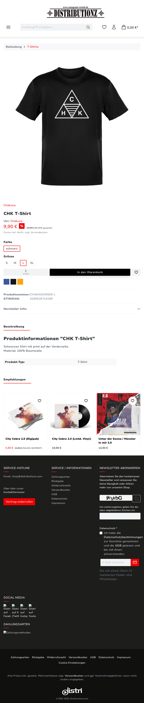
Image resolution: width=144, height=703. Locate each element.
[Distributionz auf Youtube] (32, 611)
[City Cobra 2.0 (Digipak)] (25, 414)
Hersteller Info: (15, 309)
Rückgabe (57, 481)
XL (32, 263)
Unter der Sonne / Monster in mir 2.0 (117, 440)
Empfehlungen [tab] (15, 379)
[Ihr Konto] (114, 27)
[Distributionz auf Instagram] (24, 611)
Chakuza (10, 205)
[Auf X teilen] (13, 282)
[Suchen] (88, 27)
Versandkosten (60, 490)
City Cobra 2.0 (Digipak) (22, 439)
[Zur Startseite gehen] (72, 12)
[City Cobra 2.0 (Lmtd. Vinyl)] (72, 414)
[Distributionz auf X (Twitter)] (16, 611)
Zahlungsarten (60, 476)
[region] (72, 127)
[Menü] (8, 27)
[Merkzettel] (104, 27)
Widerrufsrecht (60, 485)
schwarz (12, 249)
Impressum (58, 503)
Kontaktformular (14, 492)
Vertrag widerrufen (19, 502)
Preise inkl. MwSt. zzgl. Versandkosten (26, 232)
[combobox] (52, 27)
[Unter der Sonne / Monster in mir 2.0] (118, 414)
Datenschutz (59, 498)
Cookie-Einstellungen (72, 662)
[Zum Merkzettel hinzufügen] (136, 272)
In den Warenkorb (90, 272)
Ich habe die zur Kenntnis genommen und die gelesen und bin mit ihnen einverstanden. (123, 543)
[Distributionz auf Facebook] (7, 611)
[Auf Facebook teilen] (6, 282)
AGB (54, 494)
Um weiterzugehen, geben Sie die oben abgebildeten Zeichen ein (119, 508)
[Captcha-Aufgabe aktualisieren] (136, 498)
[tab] (17, 326)
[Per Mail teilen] (20, 282)
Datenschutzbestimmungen (123, 537)
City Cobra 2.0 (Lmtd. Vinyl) (71, 439)
